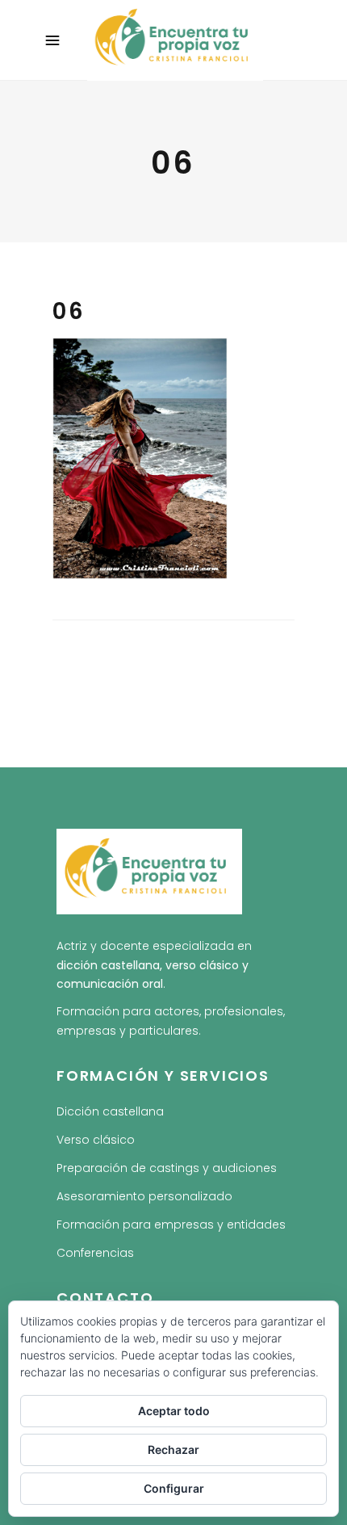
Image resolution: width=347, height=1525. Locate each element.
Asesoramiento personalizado (144, 1196)
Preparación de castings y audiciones (166, 1168)
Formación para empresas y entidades (171, 1224)
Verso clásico (95, 1140)
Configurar (174, 1488)
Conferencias (95, 1253)
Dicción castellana (110, 1111)
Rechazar (173, 1449)
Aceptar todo (174, 1411)
